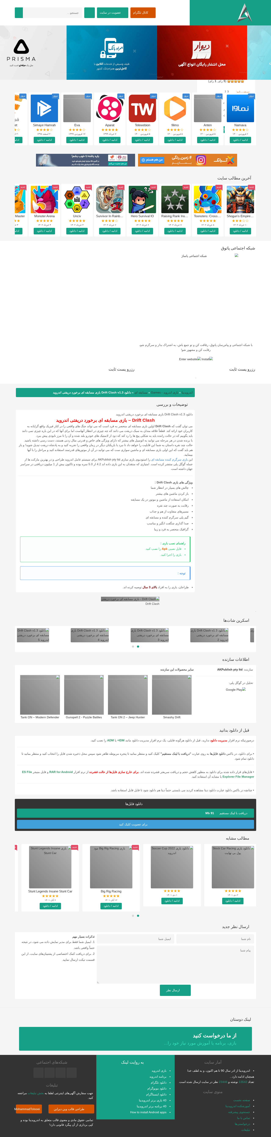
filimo (175, 125)
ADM (110, 740)
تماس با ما (243, 1118)
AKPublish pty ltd (230, 669)
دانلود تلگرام (158, 1082)
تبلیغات (245, 1129)
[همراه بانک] (45, 52)
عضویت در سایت (111, 12)
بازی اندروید (159, 1070)
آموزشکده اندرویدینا (237, 1106)
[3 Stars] (235, 81)
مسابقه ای (141, 392)
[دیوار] (135, 52)
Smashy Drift (171, 717)
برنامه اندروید (157, 1076)
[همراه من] (226, 52)
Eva (77, 125)
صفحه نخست (241, 1100)
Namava (240, 125)
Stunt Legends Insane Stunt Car (45, 891)
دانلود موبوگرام (156, 1088)
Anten (208, 125)
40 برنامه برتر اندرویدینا (151, 1106)
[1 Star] (242, 81)
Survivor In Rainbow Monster (116, 216)
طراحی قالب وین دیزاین (69, 1109)
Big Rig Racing (105, 891)
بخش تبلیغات (36, 1093)
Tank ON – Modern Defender (40, 717)
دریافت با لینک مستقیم (226, 813)
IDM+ (120, 740)
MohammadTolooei (28, 1109)
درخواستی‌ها (242, 1124)
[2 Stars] (239, 81)
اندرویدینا (187, 392)
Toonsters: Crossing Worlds (213, 216)
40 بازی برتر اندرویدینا (152, 1100)
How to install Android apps (148, 1112)
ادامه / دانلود (240, 139)
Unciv (77, 216)
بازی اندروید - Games (164, 392)
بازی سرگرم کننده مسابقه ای (169, 459)
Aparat (109, 125)
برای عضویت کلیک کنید (133, 824)
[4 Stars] (232, 81)
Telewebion (142, 125)
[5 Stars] (229, 81)
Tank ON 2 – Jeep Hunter (128, 717)
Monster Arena (44, 216)
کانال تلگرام (141, 12)
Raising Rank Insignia (176, 216)
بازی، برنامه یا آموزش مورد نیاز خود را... (200, 1038)
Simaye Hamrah (44, 125)
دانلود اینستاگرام (156, 1094)
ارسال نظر (173, 990)
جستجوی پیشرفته (239, 1112)
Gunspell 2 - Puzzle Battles (84, 717)
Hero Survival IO (142, 216)
